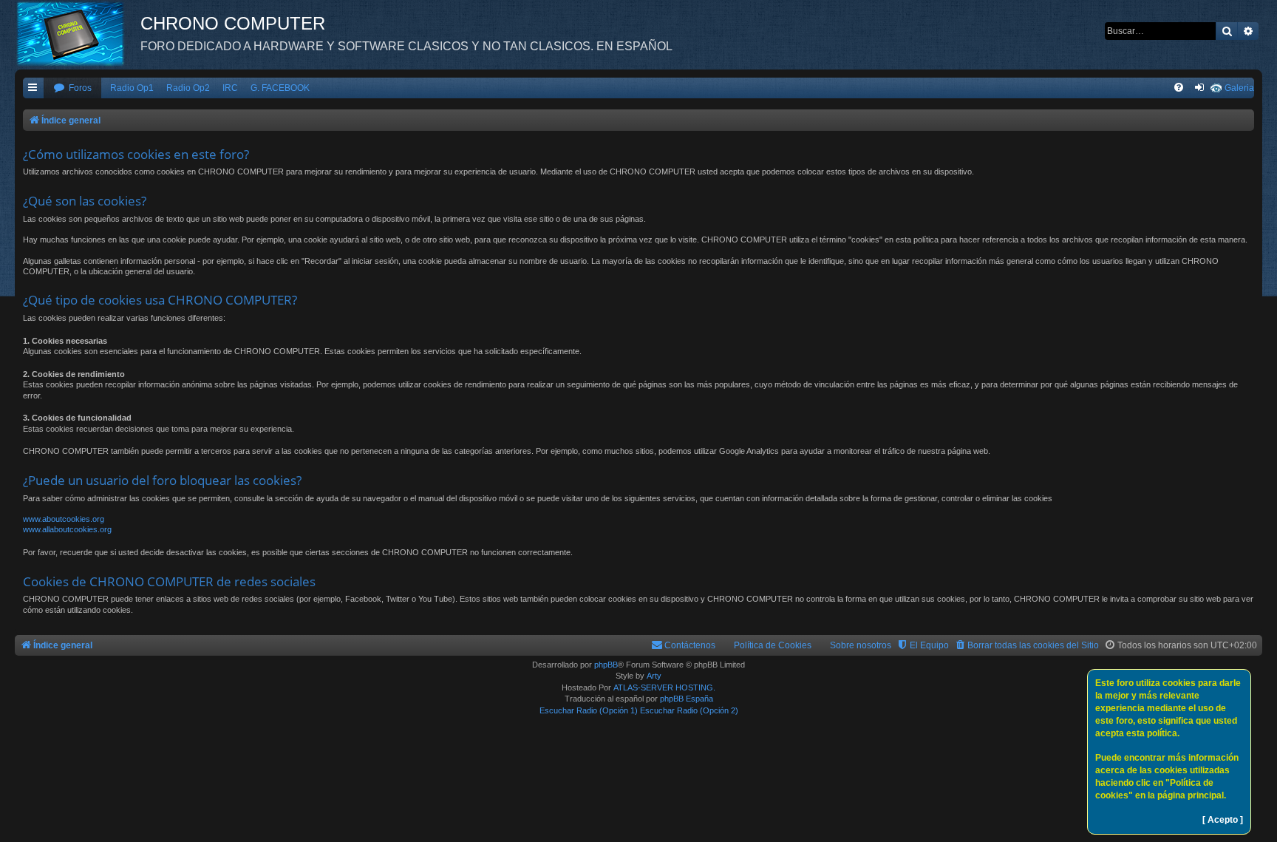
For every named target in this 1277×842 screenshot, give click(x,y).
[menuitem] (72, 88)
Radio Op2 (188, 88)
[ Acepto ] (1222, 820)
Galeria (1239, 88)
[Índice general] (77, 33)
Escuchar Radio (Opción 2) (689, 710)
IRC (230, 88)
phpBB (606, 664)
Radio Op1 (132, 88)
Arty (654, 675)
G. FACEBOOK (280, 88)
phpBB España (686, 698)
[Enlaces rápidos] (33, 88)
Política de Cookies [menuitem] (772, 645)
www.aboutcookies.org (63, 519)
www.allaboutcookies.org (67, 529)
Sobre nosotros (860, 645)
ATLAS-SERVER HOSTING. (664, 687)
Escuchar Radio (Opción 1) (588, 710)
